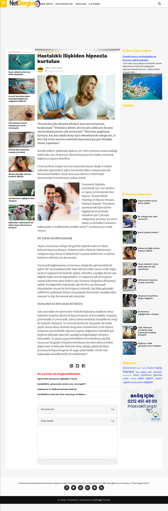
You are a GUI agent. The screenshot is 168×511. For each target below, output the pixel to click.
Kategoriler (64, 3)
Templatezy (72, 500)
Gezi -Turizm (141, 368)
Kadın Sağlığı (54, 52)
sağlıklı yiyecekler (133, 382)
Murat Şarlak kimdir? (148, 232)
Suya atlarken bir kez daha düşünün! (19, 73)
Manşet (128, 371)
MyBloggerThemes (101, 500)
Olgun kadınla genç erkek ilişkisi (147, 202)
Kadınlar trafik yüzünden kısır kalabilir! (149, 344)
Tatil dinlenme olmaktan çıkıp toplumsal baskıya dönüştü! (147, 331)
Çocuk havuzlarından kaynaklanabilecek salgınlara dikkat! (19, 98)
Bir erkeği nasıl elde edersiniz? (147, 217)
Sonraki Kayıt (110, 463)
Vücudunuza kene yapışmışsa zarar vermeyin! (18, 125)
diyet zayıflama (142, 374)
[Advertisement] (84, 28)
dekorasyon (127, 375)
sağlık (140, 378)
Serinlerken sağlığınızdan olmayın (21, 199)
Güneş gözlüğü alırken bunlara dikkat (20, 175)
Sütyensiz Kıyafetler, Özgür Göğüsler (148, 297)
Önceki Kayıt (44, 463)
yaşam (148, 382)
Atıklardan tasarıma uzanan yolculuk (19, 151)
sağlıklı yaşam (153, 378)
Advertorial (129, 367)
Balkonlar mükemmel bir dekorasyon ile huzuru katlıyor (21, 225)
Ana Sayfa (46, 3)
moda (133, 378)
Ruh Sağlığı (141, 372)
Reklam (81, 3)
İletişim (94, 3)
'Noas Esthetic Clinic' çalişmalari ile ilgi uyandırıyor (148, 266)
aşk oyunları (155, 371)
